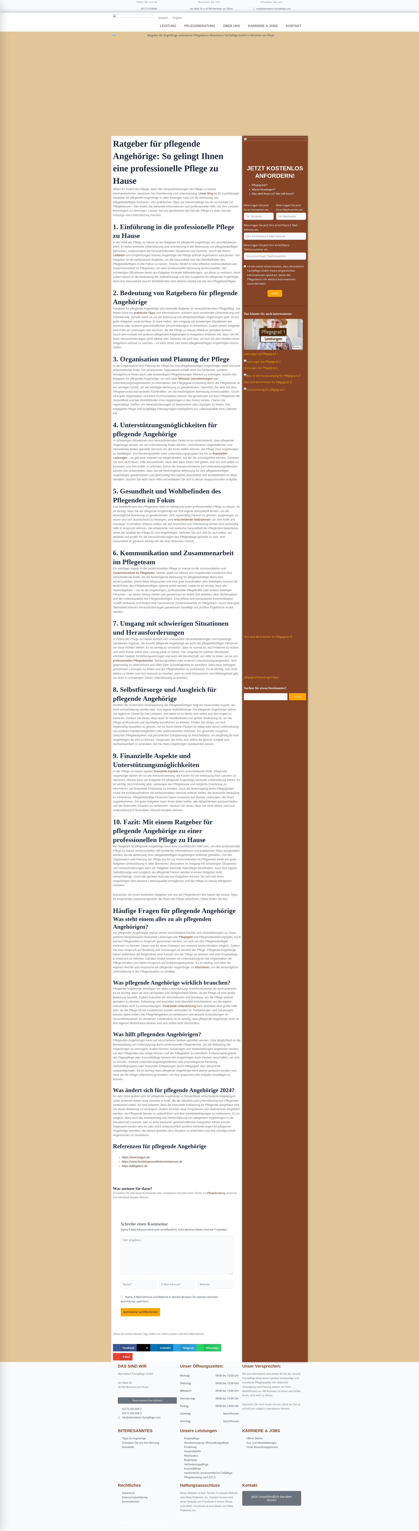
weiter (275, 293)
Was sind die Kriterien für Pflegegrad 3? (268, 637)
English (177, 18)
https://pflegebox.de (134, 1166)
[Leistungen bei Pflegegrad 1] (273, 334)
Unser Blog (206, 193)
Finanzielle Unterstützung (179, 1006)
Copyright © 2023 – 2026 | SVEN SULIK (141, 1522)
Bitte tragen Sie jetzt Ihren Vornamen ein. (256, 207)
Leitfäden (119, 255)
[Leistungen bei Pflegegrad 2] (262, 361)
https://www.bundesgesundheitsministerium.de (152, 1161)
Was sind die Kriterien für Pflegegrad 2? (268, 382)
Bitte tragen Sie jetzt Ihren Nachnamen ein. (289, 207)
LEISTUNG (168, 26)
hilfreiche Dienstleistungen (195, 378)
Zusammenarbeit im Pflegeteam (134, 573)
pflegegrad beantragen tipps (261, 677)
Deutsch (163, 18)
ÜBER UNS (231, 26)
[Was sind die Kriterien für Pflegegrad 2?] (272, 375)
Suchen (297, 696)
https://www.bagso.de (136, 1157)
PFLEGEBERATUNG (199, 26)
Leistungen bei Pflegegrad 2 (261, 368)
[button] (125, 1347)
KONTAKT (293, 26)
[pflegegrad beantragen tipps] (273, 657)
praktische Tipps (144, 312)
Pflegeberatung (216, 1193)
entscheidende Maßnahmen (192, 519)
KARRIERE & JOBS (263, 26)
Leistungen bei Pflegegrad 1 (261, 354)
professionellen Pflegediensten (133, 660)
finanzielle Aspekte (166, 771)
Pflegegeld (186, 937)
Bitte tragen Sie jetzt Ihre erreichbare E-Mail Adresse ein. (270, 227)
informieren (202, 967)
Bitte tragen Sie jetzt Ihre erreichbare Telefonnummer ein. (266, 247)
